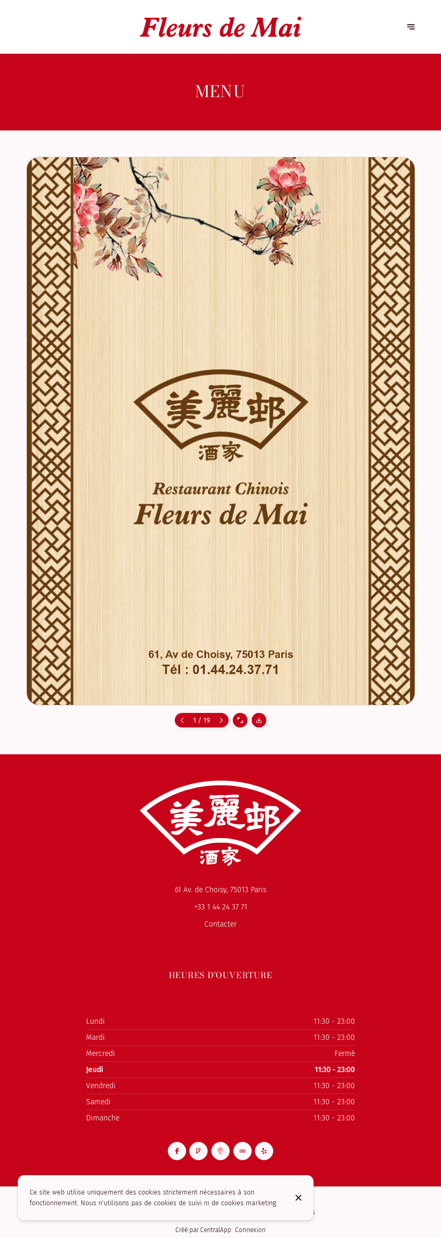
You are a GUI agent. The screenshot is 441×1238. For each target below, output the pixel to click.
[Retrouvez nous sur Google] (220, 1151)
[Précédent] (182, 720)
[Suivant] (221, 720)
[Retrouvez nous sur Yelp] (264, 1151)
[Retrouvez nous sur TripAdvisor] (242, 1151)
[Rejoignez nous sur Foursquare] (198, 1151)
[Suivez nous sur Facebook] (177, 1151)
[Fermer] (298, 1198)
